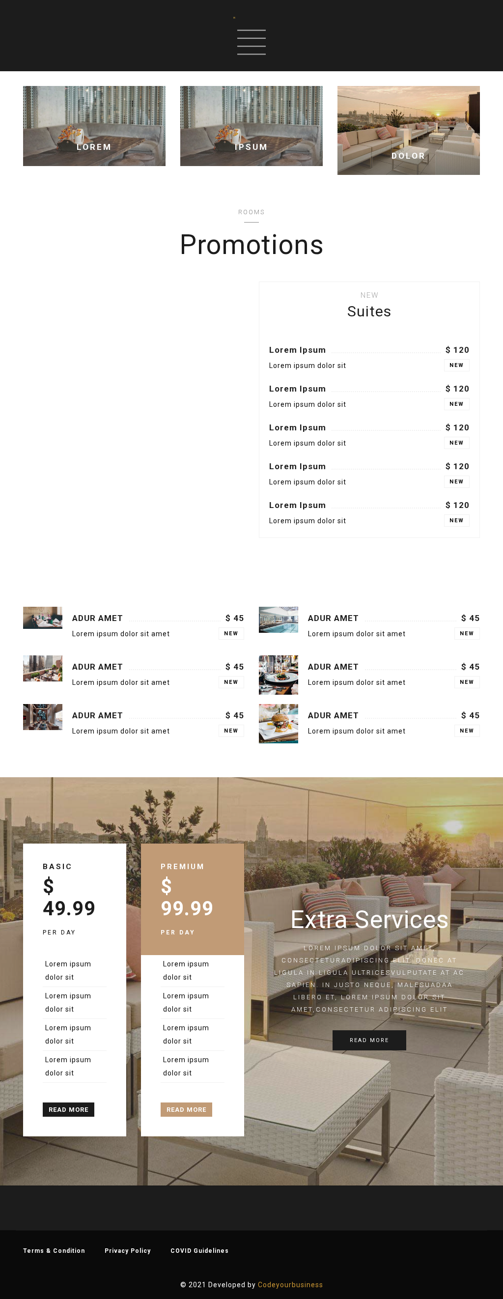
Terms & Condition (54, 1250)
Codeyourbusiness (290, 1285)
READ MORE (68, 1109)
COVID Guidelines (199, 1250)
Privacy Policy (128, 1250)
